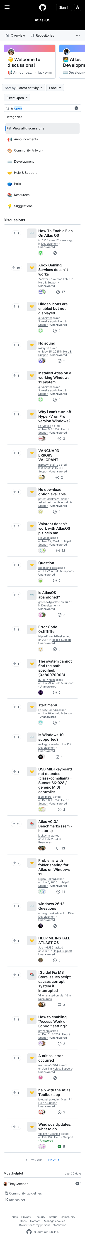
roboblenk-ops (47, 567)
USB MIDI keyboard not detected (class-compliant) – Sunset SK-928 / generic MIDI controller (55, 780)
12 (63, 550)
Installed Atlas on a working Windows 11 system (54, 377)
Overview (18, 35)
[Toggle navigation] (7, 7)
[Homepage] (42, 7)
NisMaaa (44, 537)
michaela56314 (48, 1065)
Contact (35, 1221)
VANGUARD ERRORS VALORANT (48, 455)
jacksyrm (45, 72)
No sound (46, 343)
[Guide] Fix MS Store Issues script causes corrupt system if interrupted (54, 981)
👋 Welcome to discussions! (23, 62)
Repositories (45, 35)
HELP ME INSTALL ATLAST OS (54, 940)
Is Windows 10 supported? (51, 737)
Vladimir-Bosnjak (49, 1133)
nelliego (43, 744)
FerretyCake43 (48, 710)
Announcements (20, 72)
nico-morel (45, 796)
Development (49, 243)
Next (52, 1160)
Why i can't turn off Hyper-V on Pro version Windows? (54, 416)
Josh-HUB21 (46, 947)
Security (40, 1217)
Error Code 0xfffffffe (47, 629)
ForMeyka (44, 425)
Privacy (26, 1217)
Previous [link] (36, 1160)
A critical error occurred (50, 1058)
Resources (45, 842)
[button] (77, 35)
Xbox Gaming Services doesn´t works (53, 269)
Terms (14, 1217)
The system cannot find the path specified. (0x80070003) (55, 668)
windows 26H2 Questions (51, 906)
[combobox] (45, 108)
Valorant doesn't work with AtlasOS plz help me (54, 528)
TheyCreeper (18, 1184)
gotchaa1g (45, 602)
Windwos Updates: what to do (54, 1126)
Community (68, 1217)
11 (63, 892)
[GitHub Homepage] (29, 1232)
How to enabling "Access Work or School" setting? (52, 1021)
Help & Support (47, 282)
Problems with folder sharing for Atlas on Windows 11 (54, 867)
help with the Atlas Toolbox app (54, 1092)
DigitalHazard (47, 879)
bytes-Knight (46, 679)
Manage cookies (54, 1221)
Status (53, 1217)
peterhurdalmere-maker (53, 499)
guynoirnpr (45, 318)
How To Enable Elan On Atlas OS (55, 233)
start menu (47, 705)
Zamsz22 (44, 279)
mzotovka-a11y (48, 464)
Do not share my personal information (42, 1225)
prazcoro (44, 1031)
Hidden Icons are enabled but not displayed (53, 308)
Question (46, 563)
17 (63, 292)
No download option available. (52, 491)
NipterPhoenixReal (50, 636)
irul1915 (43, 240)
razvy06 (43, 348)
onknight (43, 913)
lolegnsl (43, 1099)
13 (63, 848)
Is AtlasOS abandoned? (49, 594)
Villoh (41, 995)
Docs (23, 1221)
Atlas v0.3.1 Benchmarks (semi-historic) (55, 826)
